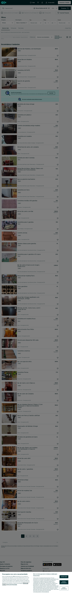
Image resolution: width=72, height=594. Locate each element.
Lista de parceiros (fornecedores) (41, 591)
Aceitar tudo (64, 576)
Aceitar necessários (64, 582)
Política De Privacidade (12, 584)
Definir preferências (64, 588)
